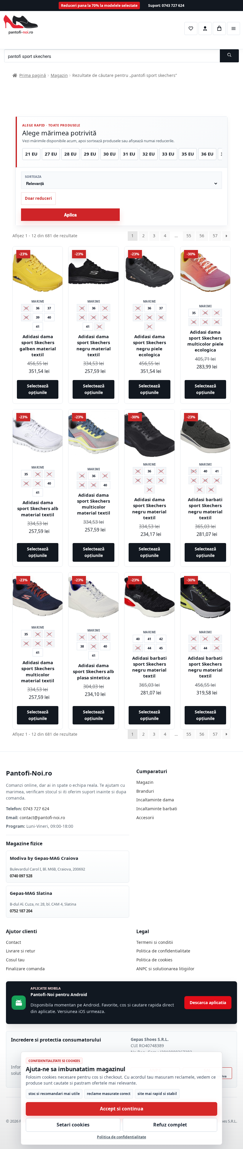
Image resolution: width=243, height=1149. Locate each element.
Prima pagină (32, 75)
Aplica (70, 215)
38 (82, 646)
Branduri (145, 791)
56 (201, 235)
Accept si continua (121, 1108)
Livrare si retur (20, 951)
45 (161, 648)
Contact (13, 942)
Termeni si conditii (154, 942)
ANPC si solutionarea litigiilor (165, 968)
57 (215, 235)
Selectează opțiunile (37, 389)
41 (37, 326)
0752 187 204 (21, 911)
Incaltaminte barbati (156, 808)
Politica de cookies (154, 960)
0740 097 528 (21, 876)
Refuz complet (170, 1124)
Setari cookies (73, 1124)
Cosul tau (15, 960)
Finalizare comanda (25, 968)
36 (37, 308)
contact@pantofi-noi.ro (42, 817)
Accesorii (145, 817)
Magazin (59, 75)
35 (194, 313)
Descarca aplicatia (208, 1002)
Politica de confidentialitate (163, 951)
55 (188, 235)
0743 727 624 (36, 808)
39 (37, 317)
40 (49, 317)
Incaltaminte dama (155, 800)
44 (149, 648)
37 (49, 308)
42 (161, 639)
